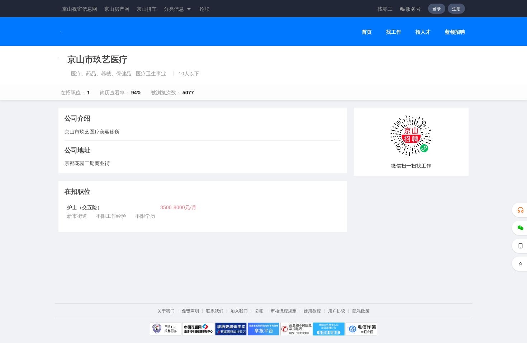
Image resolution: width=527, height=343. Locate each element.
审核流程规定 (283, 310)
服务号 (413, 8)
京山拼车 (147, 8)
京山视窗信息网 (79, 8)
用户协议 (336, 310)
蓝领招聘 (455, 32)
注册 (456, 8)
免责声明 (190, 310)
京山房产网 (116, 8)
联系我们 (214, 310)
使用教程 (312, 310)
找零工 (385, 8)
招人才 (423, 32)
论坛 (205, 8)
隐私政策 (361, 310)
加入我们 (239, 310)
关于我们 (166, 310)
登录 (436, 8)
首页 (367, 32)
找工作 (393, 32)
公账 (259, 310)
